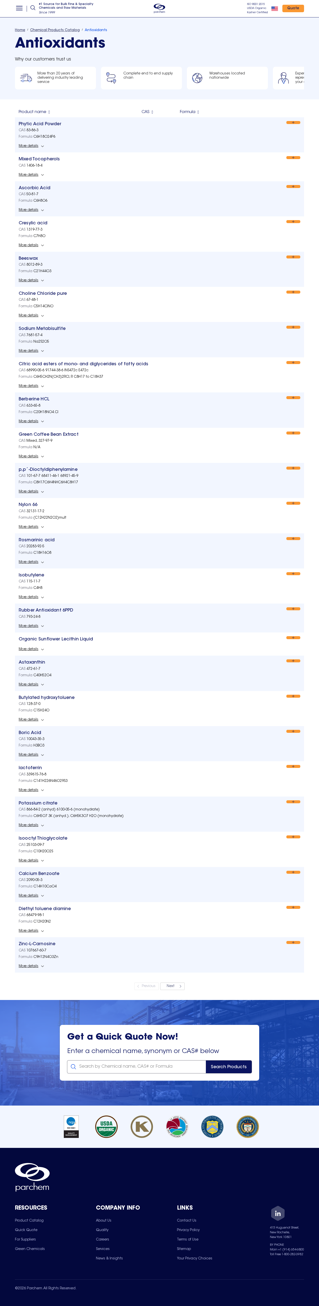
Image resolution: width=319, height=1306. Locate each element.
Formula (187, 112)
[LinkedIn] (278, 1214)
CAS (146, 112)
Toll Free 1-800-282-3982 (286, 1254)
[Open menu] (19, 9)
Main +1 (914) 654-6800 (287, 1249)
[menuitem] (29, 1220)
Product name (32, 112)
